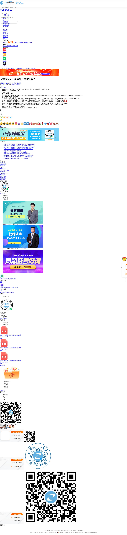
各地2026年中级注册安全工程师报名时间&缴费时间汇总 (18, 149)
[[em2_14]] (39, 123)
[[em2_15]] (42, 123)
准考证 (15, 42)
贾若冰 (4, 224)
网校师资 (5, 32)
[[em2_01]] (1, 123)
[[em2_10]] (27, 123)
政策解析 (29, 42)
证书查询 (24, 42)
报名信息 (5, 42)
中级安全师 (6, 10)
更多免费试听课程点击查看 (7, 292)
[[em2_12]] (33, 123)
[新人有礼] (124, 259)
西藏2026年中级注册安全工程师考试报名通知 (15, 152)
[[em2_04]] (10, 123)
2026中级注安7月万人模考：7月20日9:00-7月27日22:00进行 (19, 155)
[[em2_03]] (7, 123)
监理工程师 (6, 25)
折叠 (121, 267)
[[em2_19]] (54, 123)
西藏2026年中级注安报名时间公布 (12, 150)
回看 (1, 282)
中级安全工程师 (19, 68)
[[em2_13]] (36, 123)
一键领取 (2, 390)
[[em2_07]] (19, 123)
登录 (2, 13)
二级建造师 (6, 15)
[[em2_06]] (16, 123)
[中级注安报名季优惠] (29, 75)
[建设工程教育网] (63, 3)
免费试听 (5, 30)
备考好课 (2, 193)
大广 (4, 248)
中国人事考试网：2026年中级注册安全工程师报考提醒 (18, 156)
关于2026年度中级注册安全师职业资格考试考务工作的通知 (19, 147)
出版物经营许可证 (52, 532)
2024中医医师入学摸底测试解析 (8, 279)
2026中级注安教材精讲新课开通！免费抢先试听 (16, 158)
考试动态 (27, 68)
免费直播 (5, 35)
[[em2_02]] (4, 123)
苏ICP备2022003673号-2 (43, 532)
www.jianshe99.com (56, 530)
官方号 (2, 17)
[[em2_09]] (25, 123)
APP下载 (9, 17)
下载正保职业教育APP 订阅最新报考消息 (10, 83)
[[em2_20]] (57, 123)
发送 (1, 126)
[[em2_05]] (13, 123)
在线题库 (5, 37)
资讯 (4, 38)
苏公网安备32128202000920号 (64, 532)
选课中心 (5, 29)
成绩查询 (19, 42)
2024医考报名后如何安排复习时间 (9, 287)
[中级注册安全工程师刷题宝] (29, 140)
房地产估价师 (6, 23)
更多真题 (2, 365)
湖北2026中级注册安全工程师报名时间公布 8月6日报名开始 (19, 144)
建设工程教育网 (10, 68)
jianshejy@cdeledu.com (79, 532)
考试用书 (5, 34)
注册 (6, 13)
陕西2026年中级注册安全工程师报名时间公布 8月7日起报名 (19, 146)
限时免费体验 (3, 318)
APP (126, 266)
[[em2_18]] (51, 123)
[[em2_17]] (48, 123)
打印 (1, 86)
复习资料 (10, 46)
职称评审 (5, 22)
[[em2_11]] (30, 123)
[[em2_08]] (22, 123)
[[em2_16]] (45, 123)
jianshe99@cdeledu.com (92, 532)
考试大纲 (5, 46)
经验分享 (15, 46)
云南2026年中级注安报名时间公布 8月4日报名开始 (17, 153)
